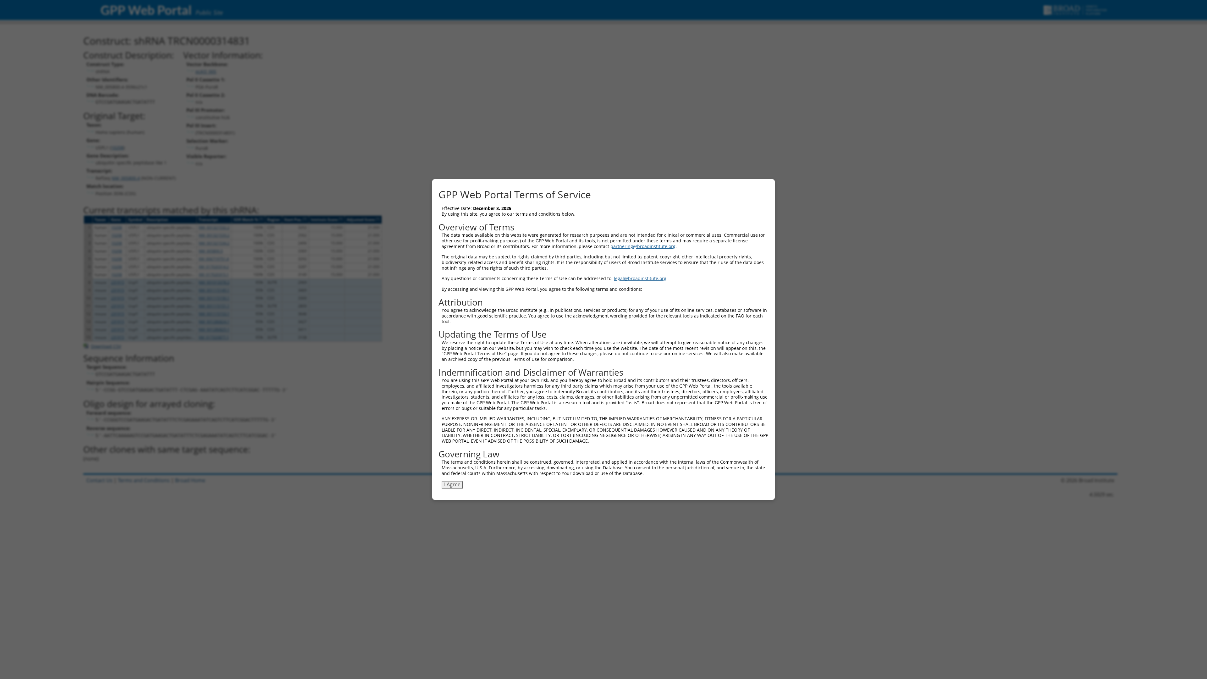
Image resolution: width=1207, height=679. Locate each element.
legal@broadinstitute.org (640, 278)
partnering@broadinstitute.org (642, 246)
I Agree (452, 484)
